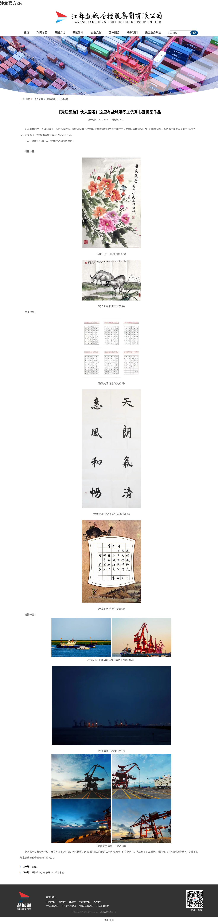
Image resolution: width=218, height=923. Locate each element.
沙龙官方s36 (11, 3)
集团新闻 (38, 99)
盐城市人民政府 (86, 906)
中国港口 (50, 902)
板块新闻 (51, 99)
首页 (28, 99)
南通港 (72, 902)
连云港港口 (84, 902)
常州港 (62, 902)
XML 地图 (109, 920)
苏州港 (97, 902)
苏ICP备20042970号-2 (108, 912)
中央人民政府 (52, 906)
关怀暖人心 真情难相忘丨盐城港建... (48, 872)
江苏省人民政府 (68, 906)
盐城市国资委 (102, 906)
